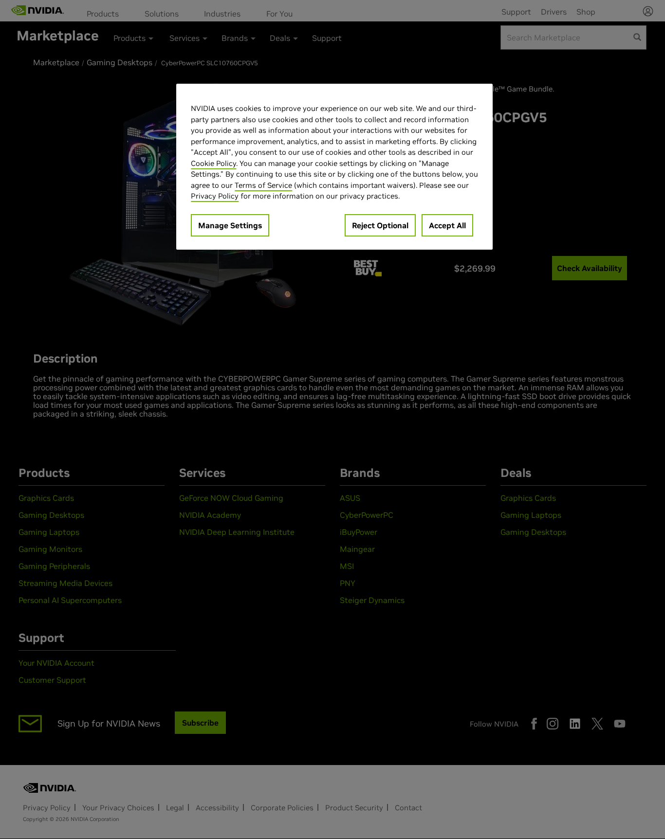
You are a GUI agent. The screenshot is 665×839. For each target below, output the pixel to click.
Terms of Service (263, 185)
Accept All (447, 225)
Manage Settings (230, 225)
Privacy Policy (215, 196)
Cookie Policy (213, 163)
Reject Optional (380, 225)
